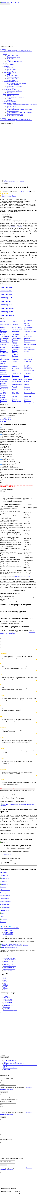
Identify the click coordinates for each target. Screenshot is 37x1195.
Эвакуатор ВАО (6, 305)
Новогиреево (28, 368)
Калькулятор (10, 64)
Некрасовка (3, 401)
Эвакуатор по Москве (9, 103)
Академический (5, 376)
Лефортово (3, 399)
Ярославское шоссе (9, 969)
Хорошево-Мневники (27, 324)
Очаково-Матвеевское (4, 351)
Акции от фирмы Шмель (10, 1060)
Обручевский (4, 379)
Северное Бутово (17, 379)
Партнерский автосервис (14, 61)
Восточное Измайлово (27, 366)
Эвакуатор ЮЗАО (7, 308)
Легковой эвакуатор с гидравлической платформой (22, 104)
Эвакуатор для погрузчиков (15, 86)
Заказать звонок (5, 4)
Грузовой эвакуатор (12, 111)
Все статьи (6, 1069)
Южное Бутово (16, 381)
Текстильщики (16, 402)
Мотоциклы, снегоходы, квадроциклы (13, 433)
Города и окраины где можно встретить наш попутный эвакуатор (17, 598)
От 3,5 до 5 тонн (7, 456)
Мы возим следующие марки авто (11, 601)
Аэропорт (3, 329)
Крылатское (27, 347)
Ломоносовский (29, 378)
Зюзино (26, 376)
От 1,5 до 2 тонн (7, 448)
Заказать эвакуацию (18, 590)
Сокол (26, 334)
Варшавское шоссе (8, 961)
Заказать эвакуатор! (22, 410)
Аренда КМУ (11, 95)
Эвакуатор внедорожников (15, 115)
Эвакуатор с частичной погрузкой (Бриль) (19, 109)
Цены (5, 63)
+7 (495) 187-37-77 (5, 51)
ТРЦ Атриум (7, 854)
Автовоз (9, 92)
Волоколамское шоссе (9, 963)
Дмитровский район (13, 77)
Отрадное (14, 342)
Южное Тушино (16, 327)
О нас (5, 54)
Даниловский (4, 387)
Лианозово (15, 340)
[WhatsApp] (8, 926)
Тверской (14, 361)
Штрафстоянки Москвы (10, 1068)
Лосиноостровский (29, 340)
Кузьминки (27, 396)
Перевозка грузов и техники (15, 97)
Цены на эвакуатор (7, 195)
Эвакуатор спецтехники (10, 81)
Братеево (26, 384)
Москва (9, 98)
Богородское (4, 366)
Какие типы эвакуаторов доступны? (12, 621)
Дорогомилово (16, 347)
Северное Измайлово (3, 373)
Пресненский (28, 359)
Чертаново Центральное (15, 392)
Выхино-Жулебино (3, 396)
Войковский (27, 329)
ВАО (4, 983)
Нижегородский (16, 401)
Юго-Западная (7, 999)
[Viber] (6, 926)
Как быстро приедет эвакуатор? (10, 623)
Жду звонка (4, 1092)
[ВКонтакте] (1, 926)
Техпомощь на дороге (9, 101)
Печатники (27, 401)
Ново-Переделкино (30, 349)
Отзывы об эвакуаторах (9, 196)
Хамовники (27, 361)
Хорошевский (28, 336)
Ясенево (26, 381)
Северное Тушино (5, 324)
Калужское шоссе (8, 964)
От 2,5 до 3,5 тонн (7, 454)
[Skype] (10, 926)
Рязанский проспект (9, 958)
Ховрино (14, 336)
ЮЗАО (5, 988)
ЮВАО (5, 985)
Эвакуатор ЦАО (6, 301)
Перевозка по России (9, 89)
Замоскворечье (28, 357)
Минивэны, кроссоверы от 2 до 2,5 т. (13, 438)
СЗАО (5, 978)
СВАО (5, 982)
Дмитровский (16, 331)
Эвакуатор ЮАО (6, 312)
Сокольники (27, 373)
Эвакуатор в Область (8, 461)
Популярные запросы (7, 596)
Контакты (6, 66)
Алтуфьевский (4, 338)
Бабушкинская (7, 1002)
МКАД (9, 74)
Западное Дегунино (30, 331)
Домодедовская (7, 1005)
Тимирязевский (4, 336)
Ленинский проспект (9, 966)
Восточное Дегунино (3, 331)
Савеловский (16, 334)
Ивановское (15, 368)
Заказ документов (12, 71)
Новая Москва (11, 80)
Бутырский (3, 340)
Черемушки (3, 381)
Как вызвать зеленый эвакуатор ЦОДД (14, 1063)
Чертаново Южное (29, 393)
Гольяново (3, 368)
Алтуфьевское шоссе (9, 959)
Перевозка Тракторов (13, 84)
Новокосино (3, 370)
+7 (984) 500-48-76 (16, 51)
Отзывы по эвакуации (13, 57)
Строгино (15, 324)
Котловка (14, 378)
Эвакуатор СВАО (6, 294)
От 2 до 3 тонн (6, 449)
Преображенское (29, 370)
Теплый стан (28, 379)
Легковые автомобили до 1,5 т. (11, 434)
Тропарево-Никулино (15, 355)
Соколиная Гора (16, 373)
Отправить (3, 1164)
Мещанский (15, 359)
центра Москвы (16, 226)
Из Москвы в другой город (15, 91)
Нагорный (15, 389)
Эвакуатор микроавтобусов (15, 114)
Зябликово (27, 387)
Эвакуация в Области (9, 72)
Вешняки (14, 366)
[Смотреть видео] (0, 638)
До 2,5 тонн (5, 453)
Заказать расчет (11, 69)
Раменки (26, 351)
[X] (4, 926)
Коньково (3, 378)
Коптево (2, 334)
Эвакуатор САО (6, 291)
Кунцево (2, 349)
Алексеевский (28, 327)
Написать (3, 1117)
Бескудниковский (17, 329)
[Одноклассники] (2, 926)
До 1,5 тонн (5, 446)
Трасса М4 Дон (7, 970)
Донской (14, 387)
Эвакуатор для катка (13, 87)
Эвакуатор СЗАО (6, 287)
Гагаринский (15, 376)
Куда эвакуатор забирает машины (13, 1062)
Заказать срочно (11, 106)
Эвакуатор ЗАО (6, 298)
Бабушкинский (16, 338)
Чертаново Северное (3, 392)
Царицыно (27, 389)
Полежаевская (7, 1000)
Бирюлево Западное (17, 384)
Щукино (2, 327)
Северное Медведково (15, 344)
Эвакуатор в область (8, 466)
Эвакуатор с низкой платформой (16, 83)
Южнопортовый (29, 402)
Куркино (2, 321)
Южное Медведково (30, 344)
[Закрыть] (0, 1094)
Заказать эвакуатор (6, 261)
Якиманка (3, 363)
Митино (14, 321)
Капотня (14, 396)
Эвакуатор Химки (12, 75)
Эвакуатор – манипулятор (11, 94)
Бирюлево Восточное (3, 384)
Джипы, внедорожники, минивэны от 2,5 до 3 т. (16, 439)
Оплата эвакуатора (12, 55)
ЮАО (5, 986)
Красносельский (5, 359)
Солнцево (3, 355)
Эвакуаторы (10, 58)
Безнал (9, 60)
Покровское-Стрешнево (28, 321)
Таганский (3, 361)
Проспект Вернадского (15, 351)
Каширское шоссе (8, 967)
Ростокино (27, 342)
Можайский (15, 349)
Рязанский (3, 402)
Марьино (27, 399)
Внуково (2, 347)
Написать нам (4, 1057)
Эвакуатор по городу (8, 459)
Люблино (14, 399)
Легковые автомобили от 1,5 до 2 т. (12, 436)
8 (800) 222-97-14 (27, 51)
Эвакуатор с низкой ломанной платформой (19, 112)
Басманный (15, 357)
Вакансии (10, 67)
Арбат (2, 357)
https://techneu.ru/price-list (22, 576)
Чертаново (6, 1007)
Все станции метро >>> (10, 1010)
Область (9, 100)
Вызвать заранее (12, 108)
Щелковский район (12, 78)
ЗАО (4, 989)
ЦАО (4, 977)
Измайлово (6, 1008)
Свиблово (3, 344)
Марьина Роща (4, 342)
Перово (14, 370)
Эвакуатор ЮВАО (7, 315)
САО (4, 980)
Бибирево (27, 338)
